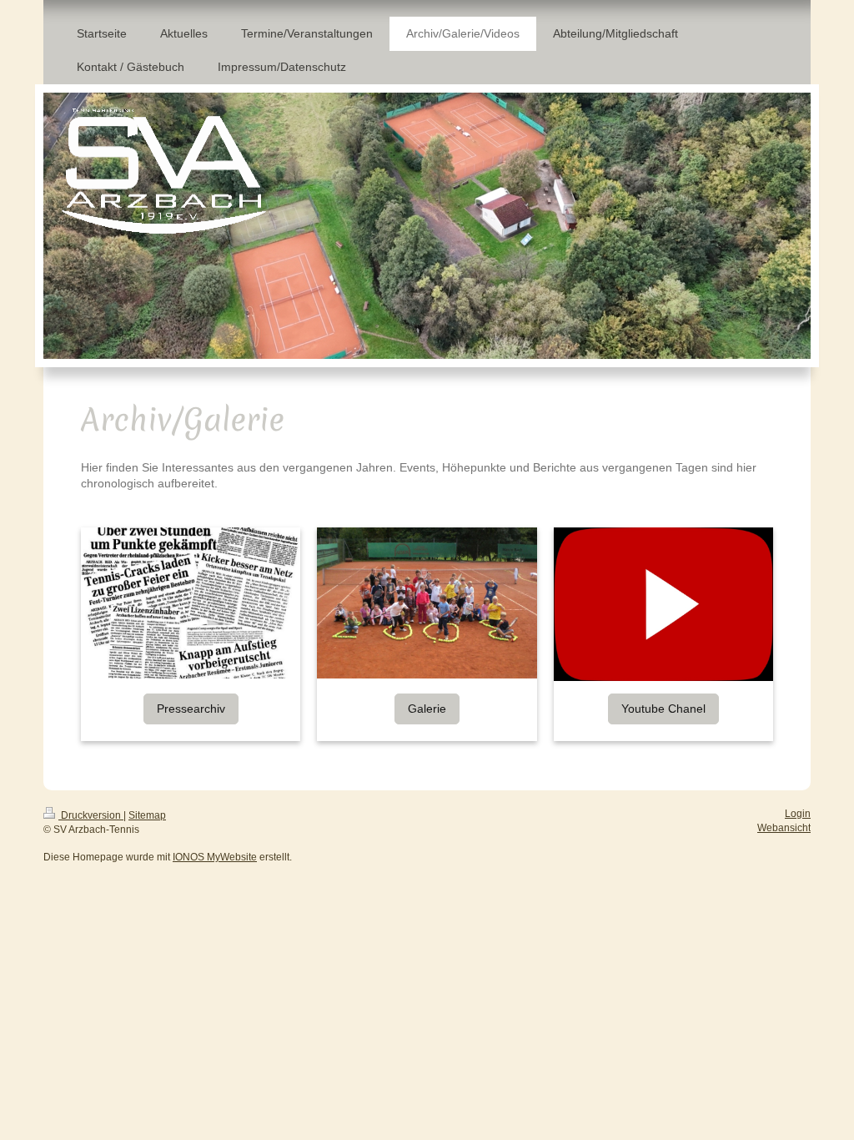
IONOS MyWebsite (215, 857)
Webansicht (784, 828)
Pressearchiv (191, 708)
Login (798, 814)
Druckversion (90, 815)
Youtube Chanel (663, 708)
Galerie (427, 708)
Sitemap (147, 815)
